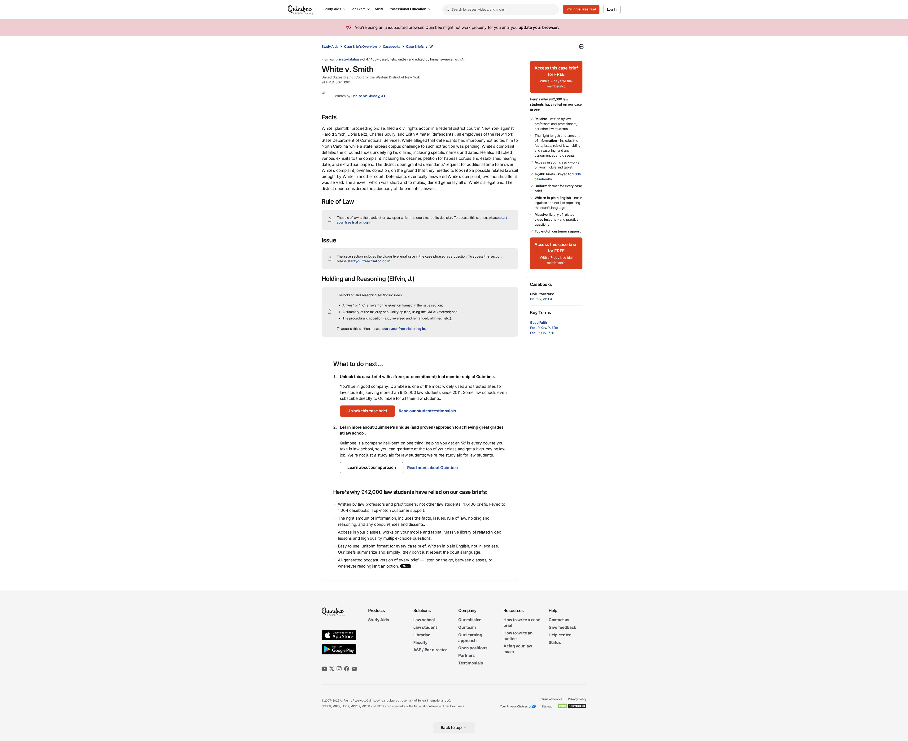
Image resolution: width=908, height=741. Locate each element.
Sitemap (546, 706)
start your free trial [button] (362, 261)
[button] (367, 411)
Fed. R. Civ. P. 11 (542, 333)
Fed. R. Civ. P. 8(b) (544, 328)
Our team (467, 627)
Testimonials (470, 663)
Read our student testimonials (427, 411)
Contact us (559, 620)
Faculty (420, 642)
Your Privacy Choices (514, 706)
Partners (466, 655)
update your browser (538, 27)
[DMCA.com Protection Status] (572, 706)
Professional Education (407, 9)
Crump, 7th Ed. (541, 299)
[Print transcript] (581, 46)
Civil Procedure (542, 294)
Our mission (470, 620)
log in (367, 222)
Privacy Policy (577, 699)
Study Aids (332, 9)
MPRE (379, 9)
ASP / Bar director (430, 650)
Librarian (422, 635)
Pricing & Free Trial (581, 9)
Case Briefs (415, 46)
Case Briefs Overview (360, 46)
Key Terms (540, 312)
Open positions (472, 648)
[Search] (447, 9)
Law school (424, 620)
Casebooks (391, 46)
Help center (560, 635)
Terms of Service (551, 699)
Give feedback (562, 627)
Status (555, 642)
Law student (425, 627)
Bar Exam (358, 9)
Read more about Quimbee (432, 467)
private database (348, 59)
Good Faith (538, 322)
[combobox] (500, 9)
